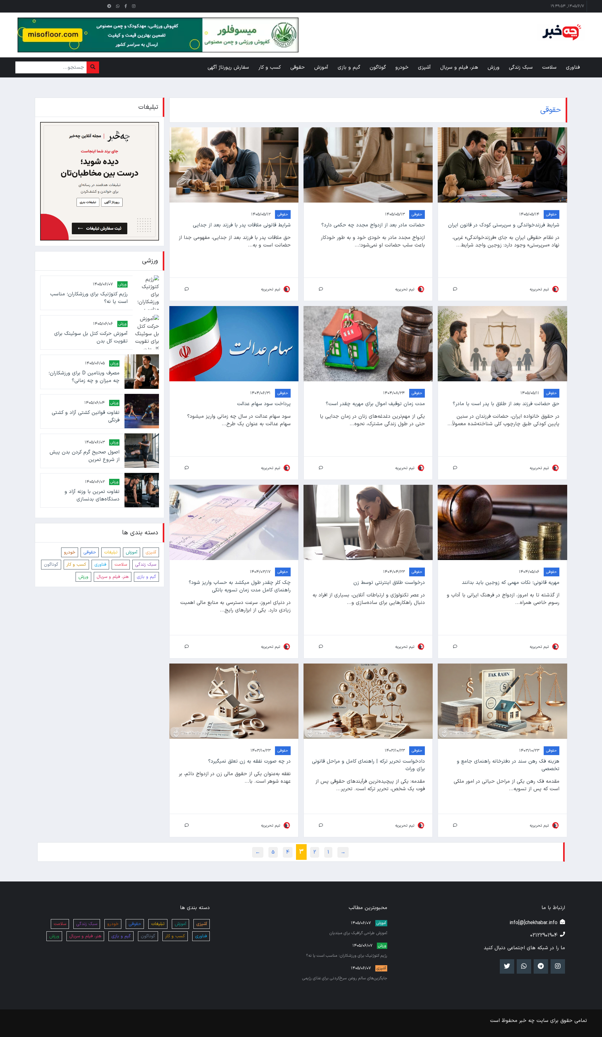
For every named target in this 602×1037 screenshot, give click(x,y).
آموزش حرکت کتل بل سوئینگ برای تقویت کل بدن (91, 337)
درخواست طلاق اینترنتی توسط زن (389, 582)
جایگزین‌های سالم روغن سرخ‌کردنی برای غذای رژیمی (344, 978)
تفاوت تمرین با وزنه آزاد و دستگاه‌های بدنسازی (92, 495)
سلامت (120, 564)
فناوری (100, 564)
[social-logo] (133, 6)
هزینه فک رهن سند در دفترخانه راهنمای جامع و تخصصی (508, 765)
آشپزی (150, 552)
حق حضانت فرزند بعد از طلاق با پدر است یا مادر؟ (506, 404)
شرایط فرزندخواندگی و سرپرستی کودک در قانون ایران (503, 225)
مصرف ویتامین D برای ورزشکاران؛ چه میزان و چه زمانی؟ (84, 376)
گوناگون (51, 564)
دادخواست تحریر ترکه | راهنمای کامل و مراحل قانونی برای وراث (368, 765)
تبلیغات (111, 552)
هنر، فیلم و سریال (113, 576)
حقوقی (551, 214)
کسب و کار (76, 564)
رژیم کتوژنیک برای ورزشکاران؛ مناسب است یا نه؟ (89, 297)
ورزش (122, 284)
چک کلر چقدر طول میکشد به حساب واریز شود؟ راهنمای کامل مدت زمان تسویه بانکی (240, 586)
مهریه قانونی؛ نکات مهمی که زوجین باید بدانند (510, 582)
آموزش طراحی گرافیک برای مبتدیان (358, 933)
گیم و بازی (146, 576)
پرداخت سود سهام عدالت (264, 404)
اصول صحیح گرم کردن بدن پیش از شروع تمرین (84, 455)
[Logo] (560, 32)
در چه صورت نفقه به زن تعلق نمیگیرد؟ (249, 761)
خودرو (69, 552)
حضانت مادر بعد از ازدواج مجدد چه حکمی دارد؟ (373, 225)
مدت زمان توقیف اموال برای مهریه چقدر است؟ (375, 404)
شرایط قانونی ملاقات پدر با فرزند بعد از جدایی (242, 225)
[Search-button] (93, 67)
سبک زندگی (145, 564)
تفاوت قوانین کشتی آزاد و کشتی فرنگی (85, 416)
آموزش (131, 552)
